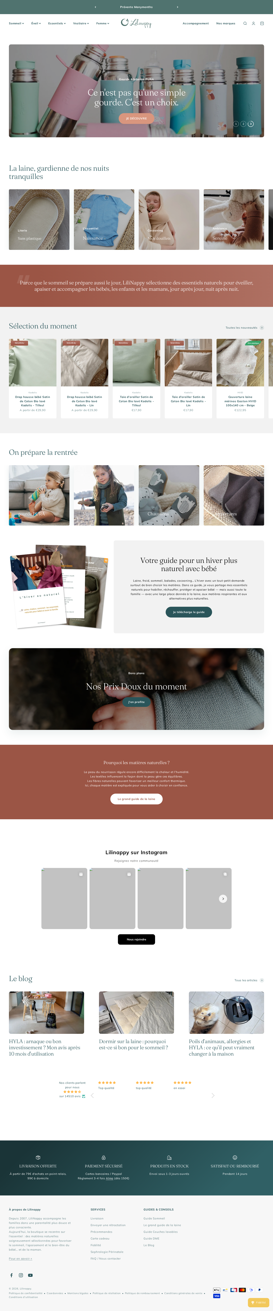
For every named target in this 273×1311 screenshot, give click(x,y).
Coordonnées (55, 1293)
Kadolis (33, 392)
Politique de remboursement (142, 1293)
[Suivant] (177, 7)
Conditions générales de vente (183, 1293)
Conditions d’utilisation (23, 1297)
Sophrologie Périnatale (107, 1252)
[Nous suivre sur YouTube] (30, 1275)
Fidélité (96, 1245)
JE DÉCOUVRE (136, 118)
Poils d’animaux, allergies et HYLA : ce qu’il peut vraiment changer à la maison (221, 1047)
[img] (72, 1092)
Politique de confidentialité (26, 1293)
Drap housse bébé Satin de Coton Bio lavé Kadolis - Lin (84, 401)
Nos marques (225, 23)
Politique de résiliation (107, 1293)
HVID (240, 392)
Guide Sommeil (154, 1218)
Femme (101, 23)
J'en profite (136, 702)
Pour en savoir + (20, 1258)
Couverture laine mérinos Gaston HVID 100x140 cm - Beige (240, 401)
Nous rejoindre (136, 939)
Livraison (97, 1218)
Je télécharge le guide (188, 612)
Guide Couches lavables (161, 1232)
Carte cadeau (100, 1238)
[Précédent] (95, 7)
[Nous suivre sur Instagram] (20, 1275)
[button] (93, 1095)
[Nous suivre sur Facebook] (11, 1275)
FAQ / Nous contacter (106, 1258)
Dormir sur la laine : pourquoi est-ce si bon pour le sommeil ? (133, 1044)
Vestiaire (79, 23)
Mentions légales (77, 1293)
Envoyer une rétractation (108, 1225)
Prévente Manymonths (136, 7)
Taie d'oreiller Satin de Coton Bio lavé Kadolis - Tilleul (136, 401)
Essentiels (55, 23)
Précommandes (101, 1232)
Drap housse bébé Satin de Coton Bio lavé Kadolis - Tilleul (32, 401)
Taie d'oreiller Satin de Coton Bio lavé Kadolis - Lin (188, 401)
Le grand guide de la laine (136, 799)
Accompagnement (196, 23)
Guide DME (151, 1238)
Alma (109, 1178)
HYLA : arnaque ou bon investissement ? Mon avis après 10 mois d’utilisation (44, 1047)
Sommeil (15, 23)
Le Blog (149, 1245)
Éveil (34, 23)
